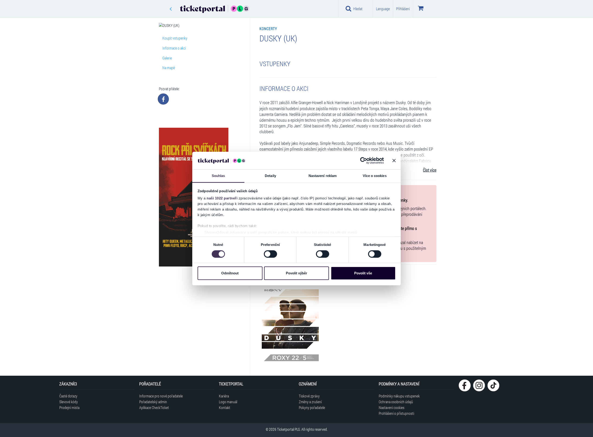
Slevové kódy (68, 401)
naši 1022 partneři (222, 198)
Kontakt (224, 407)
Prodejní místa (69, 407)
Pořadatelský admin (153, 401)
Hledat (358, 8)
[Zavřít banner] (394, 160)
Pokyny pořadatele (312, 407)
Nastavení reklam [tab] (323, 176)
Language (383, 8)
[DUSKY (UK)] (290, 324)
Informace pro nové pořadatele (161, 396)
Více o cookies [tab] (374, 176)
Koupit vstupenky (174, 38)
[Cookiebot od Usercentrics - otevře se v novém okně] (363, 160)
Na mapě (168, 67)
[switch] (270, 254)
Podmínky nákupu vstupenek (399, 396)
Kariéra (224, 396)
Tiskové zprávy (309, 396)
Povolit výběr (296, 273)
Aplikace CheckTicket (154, 407)
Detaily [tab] (270, 176)
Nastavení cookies (391, 407)
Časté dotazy (68, 396)
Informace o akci (174, 48)
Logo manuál (228, 401)
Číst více (429, 170)
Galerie (167, 58)
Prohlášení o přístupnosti (396, 413)
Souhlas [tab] (218, 176)
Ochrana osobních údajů (396, 401)
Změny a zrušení (310, 401)
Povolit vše (363, 273)
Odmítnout (230, 273)
